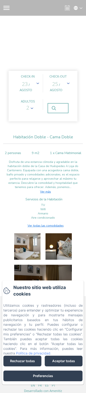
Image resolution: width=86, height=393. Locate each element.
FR (40, 385)
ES (46, 385)
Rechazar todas (22, 361)
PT (53, 385)
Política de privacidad (33, 353)
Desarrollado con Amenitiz (43, 391)
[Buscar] (58, 108)
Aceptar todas (63, 361)
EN (33, 385)
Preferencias (43, 376)
